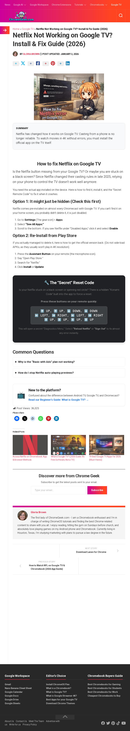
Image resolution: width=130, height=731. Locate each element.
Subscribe (97, 490)
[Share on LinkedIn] (64, 63)
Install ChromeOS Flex (57, 684)
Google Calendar (14, 692)
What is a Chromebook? (58, 688)
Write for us (15, 724)
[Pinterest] (113, 723)
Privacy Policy (30, 724)
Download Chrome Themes (60, 703)
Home (16, 28)
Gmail (8, 684)
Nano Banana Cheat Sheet (18, 688)
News (7, 4)
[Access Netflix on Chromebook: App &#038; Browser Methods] (30, 445)
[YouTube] (123, 723)
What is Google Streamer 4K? (61, 696)
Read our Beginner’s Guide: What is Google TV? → (59, 399)
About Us (9, 721)
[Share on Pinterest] (49, 63)
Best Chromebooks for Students (105, 688)
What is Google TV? (56, 692)
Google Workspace (39, 4)
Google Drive (12, 699)
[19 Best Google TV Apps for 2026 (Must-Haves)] (106, 445)
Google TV (116, 4)
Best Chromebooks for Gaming (104, 684)
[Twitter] (108, 723)
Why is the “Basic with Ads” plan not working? (46, 361)
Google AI (18, 4)
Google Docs (12, 696)
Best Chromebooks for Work (103, 692)
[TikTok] (118, 723)
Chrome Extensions (61, 4)
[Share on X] (20, 63)
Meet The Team (36, 721)
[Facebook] (103, 723)
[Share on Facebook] (35, 63)
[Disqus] (69, 620)
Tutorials (78, 4)
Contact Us (21, 721)
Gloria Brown (31, 54)
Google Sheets (12, 703)
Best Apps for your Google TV (61, 699)
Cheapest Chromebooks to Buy (104, 696)
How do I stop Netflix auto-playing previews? (46, 372)
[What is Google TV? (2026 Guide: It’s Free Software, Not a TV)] (68, 445)
